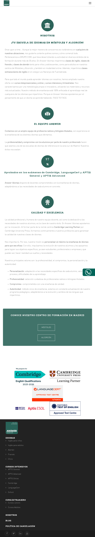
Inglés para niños (15, 441)
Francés (11, 455)
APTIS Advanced (14, 474)
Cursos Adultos (14, 507)
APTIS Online (13, 479)
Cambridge (12, 483)
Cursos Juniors (14, 503)
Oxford (10, 492)
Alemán (11, 450)
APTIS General (14, 469)
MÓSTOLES (46, 327)
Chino (10, 459)
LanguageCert (14, 488)
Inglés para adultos (16, 445)
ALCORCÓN (46, 337)
